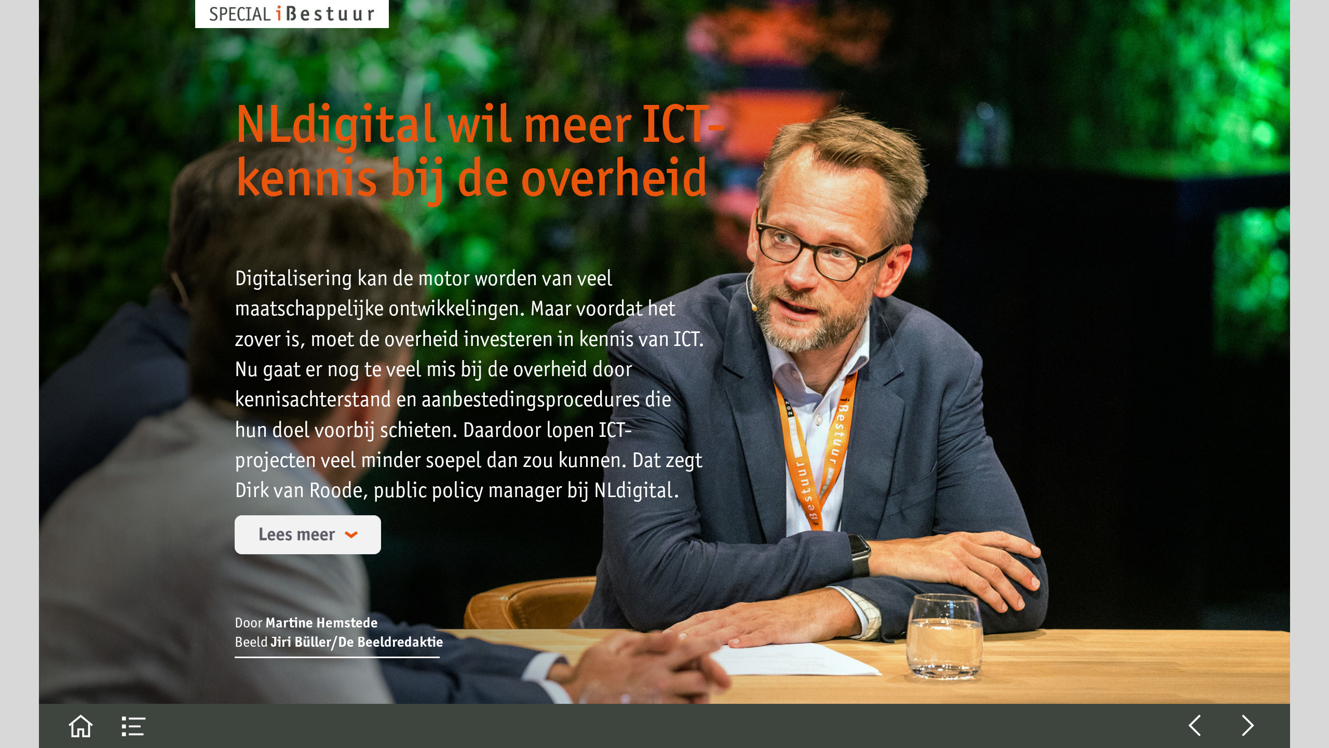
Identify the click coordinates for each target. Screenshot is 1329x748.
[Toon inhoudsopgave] (134, 726)
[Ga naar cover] (81, 726)
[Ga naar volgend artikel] (1248, 726)
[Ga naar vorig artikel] (1195, 726)
